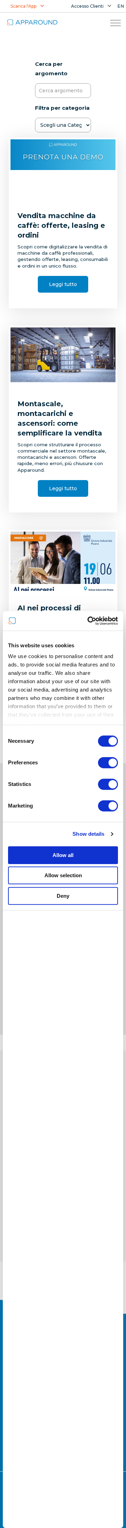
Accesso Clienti (87, 6)
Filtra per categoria (62, 108)
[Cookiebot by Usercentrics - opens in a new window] (89, 620)
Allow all (63, 855)
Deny (63, 896)
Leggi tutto (63, 284)
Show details (88, 834)
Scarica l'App (23, 6)
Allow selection (63, 875)
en (121, 6)
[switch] (108, 762)
